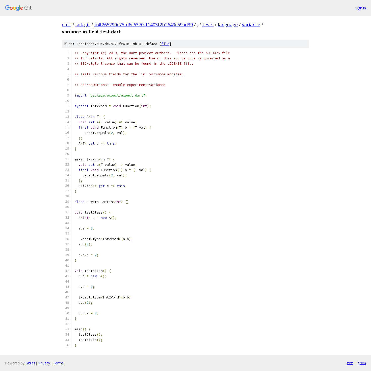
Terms (58, 363)
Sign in (360, 8)
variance (251, 24)
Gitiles (30, 363)
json (362, 363)
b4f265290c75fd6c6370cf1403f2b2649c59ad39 (143, 24)
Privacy (44, 363)
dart (66, 24)
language (228, 24)
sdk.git (82, 24)
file (165, 44)
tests (208, 24)
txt (350, 363)
